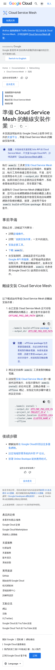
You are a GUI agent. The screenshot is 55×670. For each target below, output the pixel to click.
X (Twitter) (7, 618)
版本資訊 (6, 557)
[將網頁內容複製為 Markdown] (21, 126)
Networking (34, 68)
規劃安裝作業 (23, 239)
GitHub (5, 576)
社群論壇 (6, 548)
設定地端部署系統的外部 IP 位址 (26, 453)
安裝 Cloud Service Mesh (38, 165)
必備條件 (18, 233)
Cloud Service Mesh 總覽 (30, 157)
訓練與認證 (7, 595)
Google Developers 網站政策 (21, 496)
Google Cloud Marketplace (15, 529)
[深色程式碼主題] (44, 323)
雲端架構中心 (8, 590)
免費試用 (10, 20)
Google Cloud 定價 (11, 524)
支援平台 (12, 137)
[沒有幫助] (26, 78)
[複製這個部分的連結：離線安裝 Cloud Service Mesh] (5, 291)
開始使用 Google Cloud (13, 580)
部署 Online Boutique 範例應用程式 (27, 458)
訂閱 (35, 655)
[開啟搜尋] (36, 4)
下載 (15, 250)
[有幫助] (22, 78)
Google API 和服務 (19, 259)
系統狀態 (6, 562)
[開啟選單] (5, 3)
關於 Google (8, 639)
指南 (30, 72)
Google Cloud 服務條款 (15, 644)
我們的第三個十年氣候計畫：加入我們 (22, 649)
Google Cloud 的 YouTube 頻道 (17, 623)
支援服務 (6, 552)
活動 (4, 613)
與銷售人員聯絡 (9, 534)
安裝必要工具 (16, 244)
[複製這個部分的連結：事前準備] (20, 220)
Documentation (18, 68)
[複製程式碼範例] (48, 323)
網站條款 (30, 639)
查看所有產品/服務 (11, 520)
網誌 (4, 608)
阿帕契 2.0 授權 (36, 493)
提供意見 (10, 84)
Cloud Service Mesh (23, 13)
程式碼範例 (7, 585)
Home (5, 68)
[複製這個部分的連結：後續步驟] (20, 436)
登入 (49, 3)
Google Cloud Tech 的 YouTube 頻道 (19, 628)
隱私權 (20, 639)
